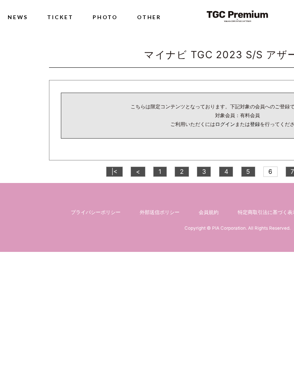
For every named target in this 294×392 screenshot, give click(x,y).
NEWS (18, 17)
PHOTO (105, 17)
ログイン (225, 124)
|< (114, 171)
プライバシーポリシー (96, 212)
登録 (255, 124)
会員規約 (209, 212)
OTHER (149, 17)
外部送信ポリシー (160, 212)
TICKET (60, 17)
